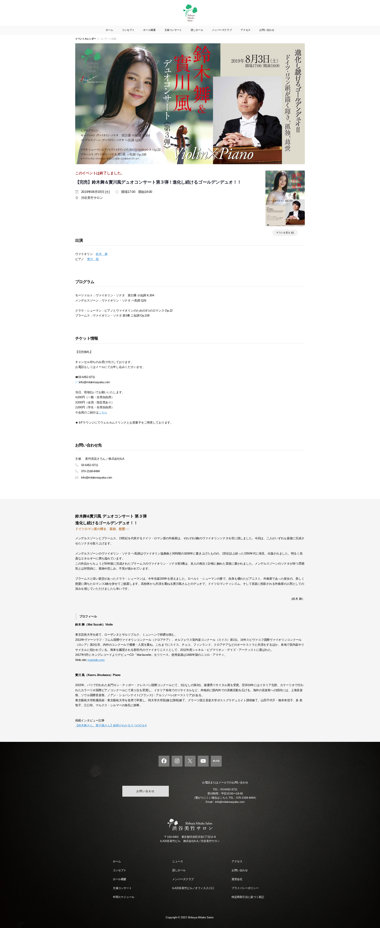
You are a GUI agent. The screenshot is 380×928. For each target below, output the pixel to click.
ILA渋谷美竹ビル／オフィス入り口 (193, 888)
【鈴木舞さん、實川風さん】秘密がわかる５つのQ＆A (110, 725)
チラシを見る (283, 232)
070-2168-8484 (245, 797)
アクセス (245, 29)
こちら (103, 412)
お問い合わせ (266, 29)
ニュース (177, 861)
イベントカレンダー (85, 38)
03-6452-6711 (229, 789)
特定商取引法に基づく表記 (248, 897)
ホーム (109, 29)
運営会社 (237, 879)
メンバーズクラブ (222, 29)
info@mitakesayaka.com (230, 801)
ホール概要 (149, 29)
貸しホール (197, 29)
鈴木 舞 (101, 254)
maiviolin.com (96, 660)
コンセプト (128, 29)
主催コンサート (173, 29)
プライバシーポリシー (245, 888)
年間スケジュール (123, 897)
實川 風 (93, 259)
